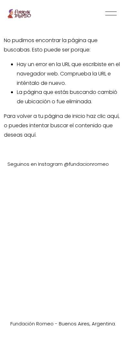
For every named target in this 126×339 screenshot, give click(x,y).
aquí (30, 135)
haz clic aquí (103, 116)
